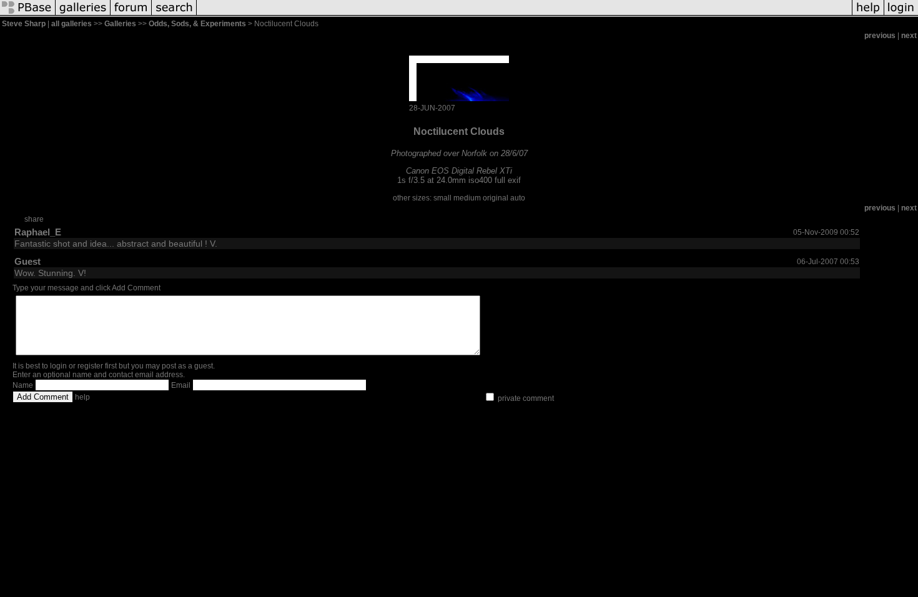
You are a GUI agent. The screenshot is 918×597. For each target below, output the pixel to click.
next (909, 35)
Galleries (120, 23)
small (442, 198)
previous (880, 35)
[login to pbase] (901, 15)
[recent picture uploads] (83, 15)
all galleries (71, 23)
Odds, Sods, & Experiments (197, 23)
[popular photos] (524, 15)
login (58, 366)
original (495, 198)
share (34, 219)
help (82, 397)
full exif (508, 180)
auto (517, 198)
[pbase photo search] (174, 15)
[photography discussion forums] (131, 15)
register (90, 366)
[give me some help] (868, 15)
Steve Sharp (24, 23)
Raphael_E (37, 232)
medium (467, 198)
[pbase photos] (28, 15)
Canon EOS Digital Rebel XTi (459, 170)
